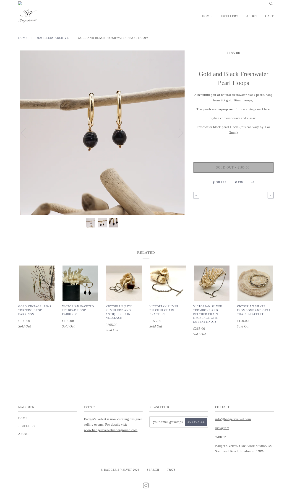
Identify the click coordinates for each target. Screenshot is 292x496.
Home (207, 16)
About (251, 16)
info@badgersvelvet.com (233, 419)
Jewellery (228, 16)
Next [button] (178, 132)
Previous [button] (26, 132)
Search (153, 469)
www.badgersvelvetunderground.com (111, 430)
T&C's (171, 469)
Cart (269, 16)
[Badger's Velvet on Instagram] (146, 486)
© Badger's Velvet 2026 (120, 469)
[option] (102, 132)
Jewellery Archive (53, 38)
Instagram (222, 428)
